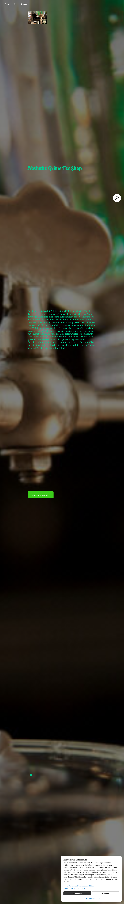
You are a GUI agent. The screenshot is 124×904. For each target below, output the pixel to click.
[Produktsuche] (117, 198)
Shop (7, 4)
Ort (14, 4)
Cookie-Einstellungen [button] (91, 898)
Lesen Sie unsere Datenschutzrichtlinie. (78, 886)
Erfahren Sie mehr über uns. (74, 888)
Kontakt (24, 4)
